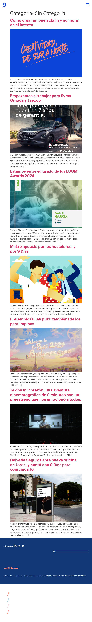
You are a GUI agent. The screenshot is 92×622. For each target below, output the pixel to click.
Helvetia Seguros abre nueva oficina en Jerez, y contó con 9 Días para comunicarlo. (43, 464)
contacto (17, 612)
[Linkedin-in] (15, 546)
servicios (17, 606)
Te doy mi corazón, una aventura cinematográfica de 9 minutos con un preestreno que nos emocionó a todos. (45, 394)
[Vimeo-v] (23, 546)
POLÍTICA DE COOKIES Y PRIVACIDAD (74, 576)
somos (14, 594)
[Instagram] (19, 546)
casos (14, 600)
